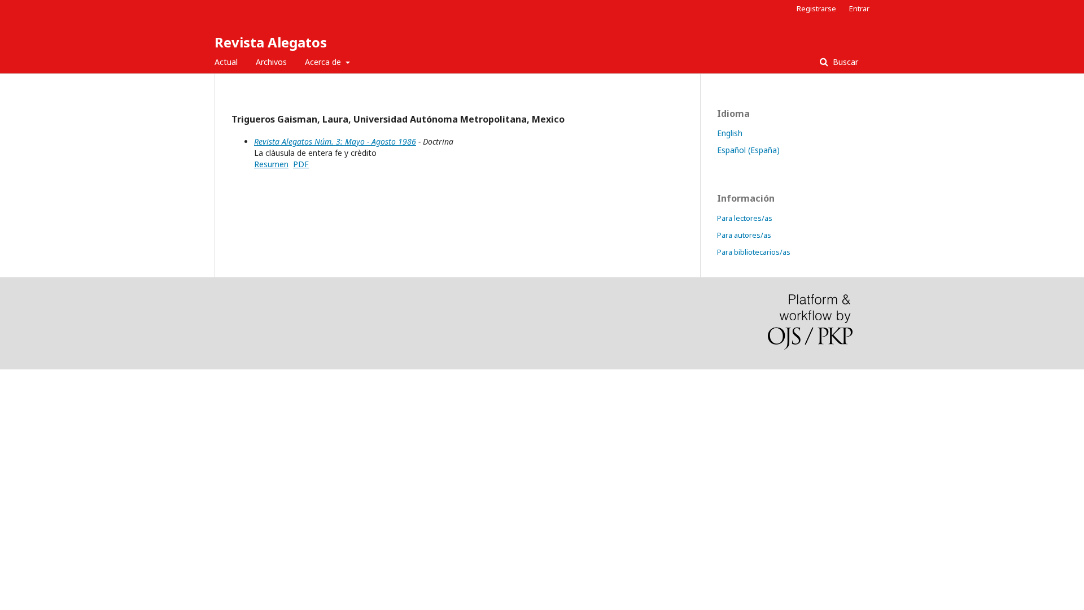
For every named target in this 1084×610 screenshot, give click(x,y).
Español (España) (748, 150)
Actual (226, 61)
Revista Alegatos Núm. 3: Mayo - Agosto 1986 (335, 141)
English (729, 133)
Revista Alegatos (271, 42)
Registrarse (816, 8)
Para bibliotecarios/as (753, 252)
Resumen (271, 164)
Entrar (859, 8)
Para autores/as (744, 235)
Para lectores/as (744, 218)
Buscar (844, 61)
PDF (301, 164)
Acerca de (324, 61)
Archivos (271, 61)
